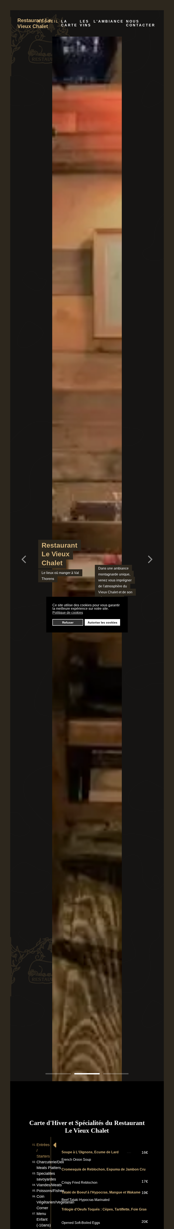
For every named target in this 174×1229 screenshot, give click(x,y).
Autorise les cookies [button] (102, 622)
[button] (150, 559)
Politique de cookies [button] (67, 612)
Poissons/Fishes (50, 1191)
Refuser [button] (67, 622)
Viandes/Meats (49, 1185)
